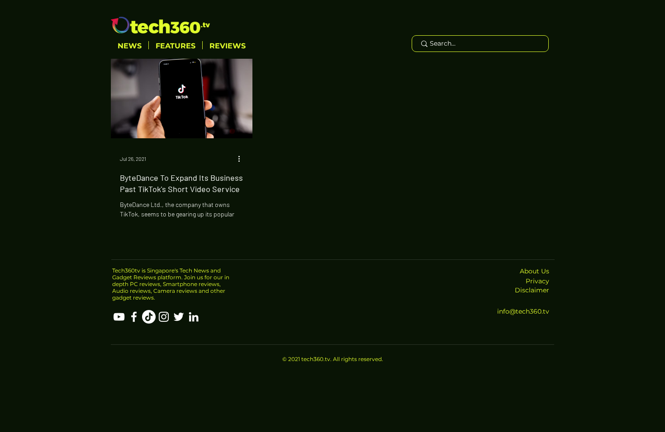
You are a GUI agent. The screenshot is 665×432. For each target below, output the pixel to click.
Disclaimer (532, 290)
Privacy (537, 281)
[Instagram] (164, 317)
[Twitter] (178, 317)
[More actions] (242, 158)
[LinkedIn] (193, 317)
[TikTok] (149, 317)
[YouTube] (119, 317)
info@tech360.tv (523, 311)
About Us (534, 271)
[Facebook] (134, 317)
